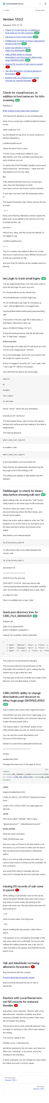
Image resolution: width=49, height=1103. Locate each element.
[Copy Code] (45, 379)
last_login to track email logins (21, 37)
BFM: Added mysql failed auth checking (20, 111)
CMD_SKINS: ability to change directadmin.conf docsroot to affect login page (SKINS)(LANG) (23, 57)
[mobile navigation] (45, 4)
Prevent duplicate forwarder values (18, 977)
